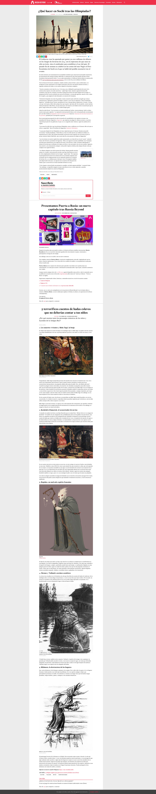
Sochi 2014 (82, 158)
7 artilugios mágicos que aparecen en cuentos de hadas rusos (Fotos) (62, 772)
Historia (87, 2)
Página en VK (43, 283)
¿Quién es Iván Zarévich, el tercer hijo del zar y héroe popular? (56, 781)
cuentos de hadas (62, 774)
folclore (48, 774)
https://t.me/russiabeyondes (66, 769)
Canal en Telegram (45, 280)
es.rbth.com (60, 272)
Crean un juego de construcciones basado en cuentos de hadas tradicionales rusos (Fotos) (63, 783)
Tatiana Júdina (42, 558)
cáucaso (42, 174)
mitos (54, 774)
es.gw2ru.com (63, 274)
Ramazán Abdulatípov (71, 128)
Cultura (82, 2)
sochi (48, 174)
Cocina (113, 2)
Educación (119, 2)
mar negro (54, 174)
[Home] (32, 2)
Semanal (44, 192)
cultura (42, 774)
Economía (108, 2)
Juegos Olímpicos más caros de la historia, (53, 80)
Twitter (90, 56)
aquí (45, 301)
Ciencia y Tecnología (99, 2)
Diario (49, 192)
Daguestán (59, 120)
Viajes (91, 2)
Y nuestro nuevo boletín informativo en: (56, 285)
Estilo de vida (75, 2)
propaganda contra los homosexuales (60, 113)
